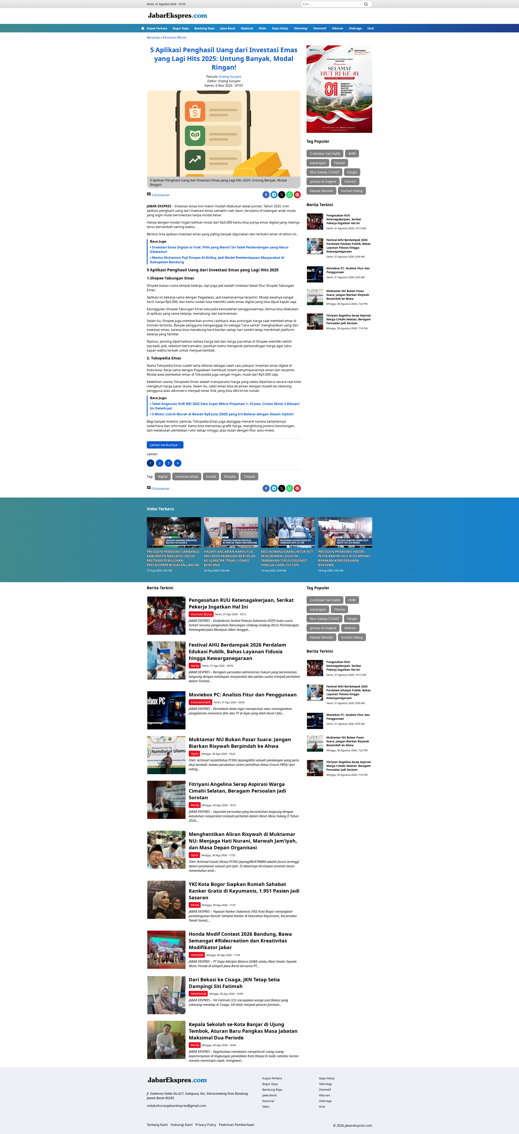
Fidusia (339, 163)
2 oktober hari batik (325, 153)
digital (162, 476)
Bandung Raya (204, 28)
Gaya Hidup (280, 28)
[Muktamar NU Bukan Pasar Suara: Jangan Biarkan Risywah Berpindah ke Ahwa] (315, 297)
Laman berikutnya (163, 445)
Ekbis (262, 28)
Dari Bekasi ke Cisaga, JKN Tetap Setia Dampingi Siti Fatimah (234, 982)
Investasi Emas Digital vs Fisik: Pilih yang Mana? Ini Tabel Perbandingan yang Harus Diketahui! (219, 249)
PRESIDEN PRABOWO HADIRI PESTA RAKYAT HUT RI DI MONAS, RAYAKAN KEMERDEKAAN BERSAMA (344, 558)
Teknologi (301, 28)
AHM (352, 153)
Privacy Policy (205, 1124)
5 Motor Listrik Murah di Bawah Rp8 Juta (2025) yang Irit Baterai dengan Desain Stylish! (223, 414)
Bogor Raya (181, 28)
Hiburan (337, 28)
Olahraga (355, 28)
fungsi (352, 172)
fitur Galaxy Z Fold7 (324, 172)
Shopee (230, 476)
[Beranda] (142, 28)
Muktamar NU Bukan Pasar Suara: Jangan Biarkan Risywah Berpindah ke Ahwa (347, 295)
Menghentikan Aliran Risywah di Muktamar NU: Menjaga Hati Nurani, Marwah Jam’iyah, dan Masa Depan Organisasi (243, 841)
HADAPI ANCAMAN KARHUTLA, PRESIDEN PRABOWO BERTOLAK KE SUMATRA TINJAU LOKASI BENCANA (230, 558)
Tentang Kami (157, 1124)
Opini (194, 754)
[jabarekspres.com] (177, 16)
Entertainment (200, 702)
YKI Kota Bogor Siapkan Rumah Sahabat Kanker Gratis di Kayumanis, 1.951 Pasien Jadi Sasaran (244, 891)
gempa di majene (323, 181)
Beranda (153, 37)
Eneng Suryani (230, 76)
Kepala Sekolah (321, 191)
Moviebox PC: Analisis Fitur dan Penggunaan (243, 694)
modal (211, 476)
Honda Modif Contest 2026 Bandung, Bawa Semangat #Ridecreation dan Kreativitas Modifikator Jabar (240, 940)
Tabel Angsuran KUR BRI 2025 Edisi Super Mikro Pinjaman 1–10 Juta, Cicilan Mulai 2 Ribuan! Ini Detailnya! (225, 406)
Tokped (249, 476)
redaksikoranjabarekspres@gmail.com (176, 1105)
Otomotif (319, 28)
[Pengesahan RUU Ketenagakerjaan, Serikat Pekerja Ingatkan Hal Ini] (315, 221)
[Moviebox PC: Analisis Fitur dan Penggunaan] (315, 274)
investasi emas (187, 476)
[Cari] (365, 4)
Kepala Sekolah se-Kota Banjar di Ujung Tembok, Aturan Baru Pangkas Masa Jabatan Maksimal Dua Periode (243, 1031)
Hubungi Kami (182, 1124)
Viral (370, 28)
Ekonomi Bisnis (174, 37)
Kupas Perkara (157, 28)
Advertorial (198, 993)
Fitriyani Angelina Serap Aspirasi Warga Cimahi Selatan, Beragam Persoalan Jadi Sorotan (348, 319)
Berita (195, 666)
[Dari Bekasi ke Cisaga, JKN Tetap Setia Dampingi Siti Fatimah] (166, 995)
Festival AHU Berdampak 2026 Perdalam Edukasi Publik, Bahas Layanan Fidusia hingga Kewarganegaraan (348, 245)
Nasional (247, 28)
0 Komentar (160, 195)
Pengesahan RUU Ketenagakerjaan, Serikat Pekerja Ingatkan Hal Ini (343, 219)
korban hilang (352, 191)
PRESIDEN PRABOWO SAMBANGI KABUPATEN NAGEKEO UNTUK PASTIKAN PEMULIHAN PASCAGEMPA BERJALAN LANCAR (173, 558)
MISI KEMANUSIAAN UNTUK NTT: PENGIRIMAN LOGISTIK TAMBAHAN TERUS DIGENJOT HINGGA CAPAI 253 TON (287, 558)
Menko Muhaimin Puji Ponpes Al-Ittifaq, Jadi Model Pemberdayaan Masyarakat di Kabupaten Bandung (217, 259)
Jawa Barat (227, 28)
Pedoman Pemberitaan (236, 1124)
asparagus (318, 163)
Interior (350, 181)
